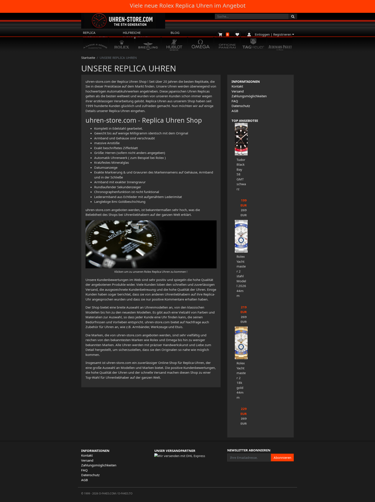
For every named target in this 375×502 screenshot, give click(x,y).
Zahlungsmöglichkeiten (249, 96)
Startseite (88, 57)
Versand (238, 91)
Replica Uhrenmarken (95, 35)
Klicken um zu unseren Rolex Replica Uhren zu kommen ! (151, 272)
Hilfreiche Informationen (136, 35)
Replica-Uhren (193, 362)
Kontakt (237, 86)
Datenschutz (241, 106)
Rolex (154, 340)
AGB (235, 111)
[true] (292, 16)
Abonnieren (282, 457)
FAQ (235, 101)
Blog (175, 32)
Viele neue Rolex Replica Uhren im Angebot (187, 5)
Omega (171, 340)
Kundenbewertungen (113, 279)
